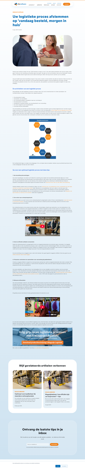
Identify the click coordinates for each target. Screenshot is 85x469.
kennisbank (49, 3)
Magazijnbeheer (19, 391)
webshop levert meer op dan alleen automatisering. (58, 182)
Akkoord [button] (58, 466)
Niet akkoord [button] (64, 466)
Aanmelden (54, 444)
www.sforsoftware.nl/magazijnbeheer (42, 347)
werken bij (59, 3)
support (54, 3)
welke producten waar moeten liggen (21, 254)
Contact (67, 4)
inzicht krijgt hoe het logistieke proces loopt (61, 110)
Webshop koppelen (18, 12)
